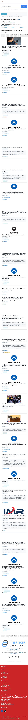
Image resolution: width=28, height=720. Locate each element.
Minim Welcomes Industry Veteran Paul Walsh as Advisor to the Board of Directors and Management (14, 340)
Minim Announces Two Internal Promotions (12, 147)
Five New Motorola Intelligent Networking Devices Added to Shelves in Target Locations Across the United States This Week (14, 254)
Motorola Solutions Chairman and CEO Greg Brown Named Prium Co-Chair (14, 491)
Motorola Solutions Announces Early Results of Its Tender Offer (13, 480)
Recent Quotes (4, 9)
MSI (19, 20)
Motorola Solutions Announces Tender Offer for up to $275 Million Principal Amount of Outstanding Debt (14, 606)
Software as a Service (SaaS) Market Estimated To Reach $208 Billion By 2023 (14, 455)
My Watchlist (14, 9)
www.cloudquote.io (14, 649)
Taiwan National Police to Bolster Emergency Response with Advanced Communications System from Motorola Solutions (14, 405)
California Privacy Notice (9, 717)
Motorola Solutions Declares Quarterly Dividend (13, 587)
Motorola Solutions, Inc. (7, 72)
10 (16, 34)
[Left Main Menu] (2, 2)
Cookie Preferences (16, 717)
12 (20, 34)
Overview (3, 16)
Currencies (11, 16)
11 (18, 34)
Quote (5, 27)
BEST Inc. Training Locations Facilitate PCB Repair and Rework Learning (14, 289)
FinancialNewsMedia (6, 468)
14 (25, 34)
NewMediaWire (5, 156)
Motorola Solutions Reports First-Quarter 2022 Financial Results (13, 624)
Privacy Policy (21, 652)
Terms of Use (25, 716)
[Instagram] (18, 657)
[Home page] (14, 695)
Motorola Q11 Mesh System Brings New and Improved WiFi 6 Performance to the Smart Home (13, 105)
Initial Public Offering (7, 352)
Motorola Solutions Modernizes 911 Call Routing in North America (14, 277)
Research (21, 27)
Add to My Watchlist (5, 25)
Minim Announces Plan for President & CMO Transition (12, 170)
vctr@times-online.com (9, 704)
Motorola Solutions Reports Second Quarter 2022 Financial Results (13, 68)
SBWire (4, 530)
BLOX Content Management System (9, 718)
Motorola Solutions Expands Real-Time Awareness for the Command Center (14, 129)
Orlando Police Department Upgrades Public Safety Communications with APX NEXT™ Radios (13, 193)
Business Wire (5, 55)
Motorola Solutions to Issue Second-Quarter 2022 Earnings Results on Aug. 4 (13, 86)
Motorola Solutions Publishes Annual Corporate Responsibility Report (13, 235)
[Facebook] (12, 657)
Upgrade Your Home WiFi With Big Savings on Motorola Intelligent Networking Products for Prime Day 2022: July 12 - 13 (14, 212)
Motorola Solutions (6, 133)
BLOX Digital (18, 718)
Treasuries (21, 16)
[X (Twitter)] (9, 657)
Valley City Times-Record (9, 716)
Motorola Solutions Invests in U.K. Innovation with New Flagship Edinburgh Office (13, 384)
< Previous (3, 35)
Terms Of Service (13, 653)
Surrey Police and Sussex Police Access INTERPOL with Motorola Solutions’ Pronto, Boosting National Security (14, 365)
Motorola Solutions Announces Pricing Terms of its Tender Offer (14, 445)
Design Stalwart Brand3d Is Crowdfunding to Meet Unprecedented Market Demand (14, 424)
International (16, 16)
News (7, 16)
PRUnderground (5, 502)
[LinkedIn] (15, 657)
